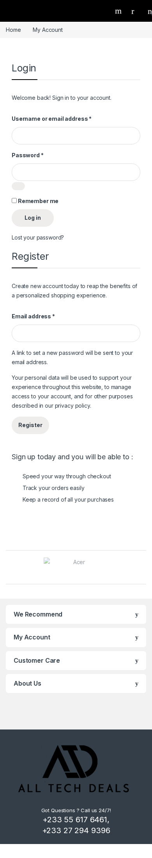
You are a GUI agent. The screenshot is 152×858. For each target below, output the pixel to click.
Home (13, 29)
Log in (33, 217)
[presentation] (144, 568)
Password (28, 155)
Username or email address (52, 118)
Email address (33, 316)
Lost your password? (38, 237)
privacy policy (72, 405)
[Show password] (18, 186)
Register (30, 425)
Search (119, 11)
